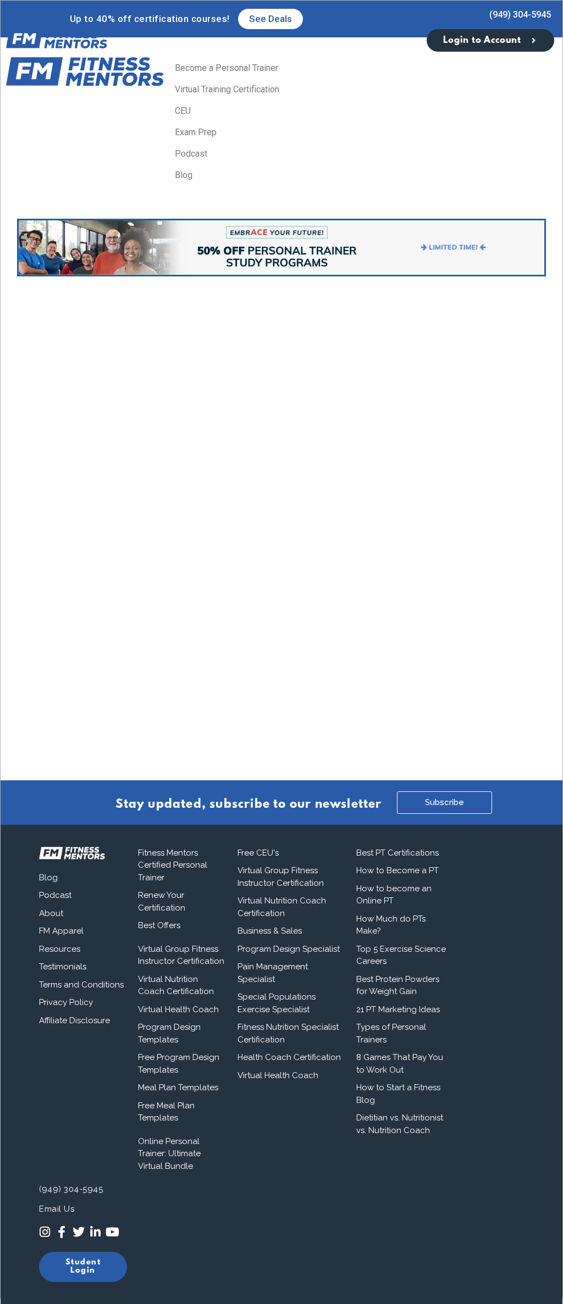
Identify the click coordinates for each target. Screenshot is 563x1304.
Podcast (191, 153)
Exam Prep (196, 132)
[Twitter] (78, 1232)
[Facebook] (61, 1232)
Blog (183, 175)
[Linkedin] (95, 1232)
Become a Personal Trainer (226, 68)
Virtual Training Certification (227, 89)
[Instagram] (44, 1232)
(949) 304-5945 (520, 14)
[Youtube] (112, 1232)
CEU (183, 111)
